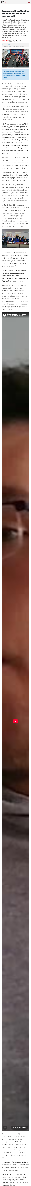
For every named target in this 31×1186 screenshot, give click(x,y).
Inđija (9, 44)
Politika (4, 44)
